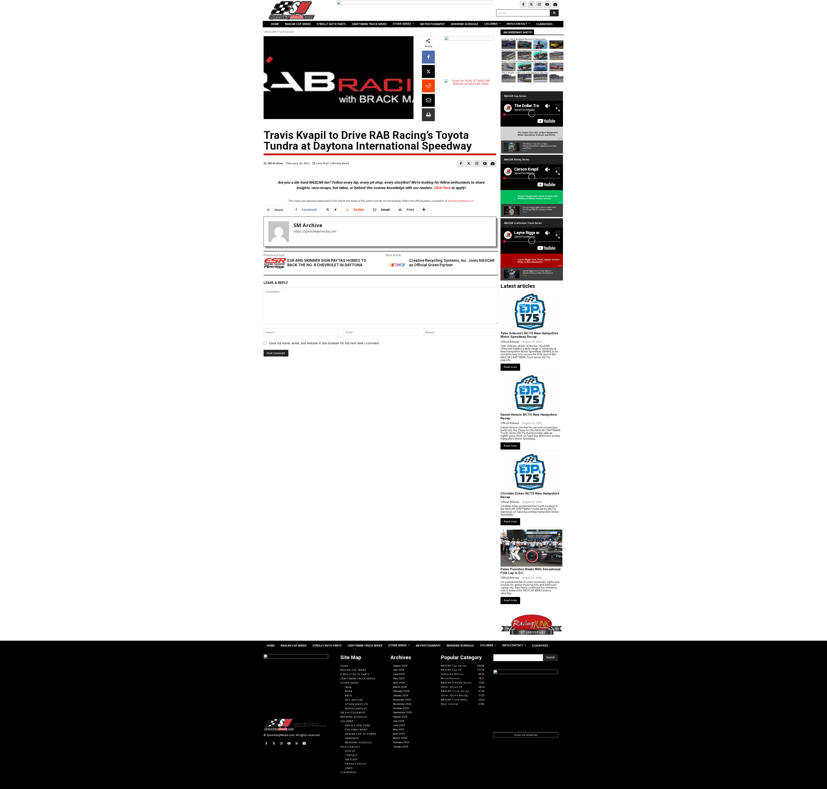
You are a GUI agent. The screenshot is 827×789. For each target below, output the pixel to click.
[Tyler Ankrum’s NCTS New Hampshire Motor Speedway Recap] (531, 311)
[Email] (428, 100)
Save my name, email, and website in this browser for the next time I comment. (324, 343)
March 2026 (400, 686)
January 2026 (400, 695)
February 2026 (401, 691)
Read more (510, 367)
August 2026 (400, 665)
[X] (428, 71)
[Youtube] (547, 4)
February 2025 (401, 742)
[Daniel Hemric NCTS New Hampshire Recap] (531, 393)
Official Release (510, 342)
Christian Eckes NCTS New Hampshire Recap (530, 495)
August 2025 (400, 716)
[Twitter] (531, 4)
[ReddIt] (428, 85)
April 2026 (399, 682)
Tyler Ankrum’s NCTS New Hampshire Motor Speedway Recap (529, 335)
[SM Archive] (278, 231)
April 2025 (399, 733)
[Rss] (296, 743)
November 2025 (402, 703)
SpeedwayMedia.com (461, 200)
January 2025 (400, 746)
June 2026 (399, 674)
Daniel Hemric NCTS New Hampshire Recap (529, 416)
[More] (423, 209)
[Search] (554, 12)
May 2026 (398, 678)
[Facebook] (523, 4)
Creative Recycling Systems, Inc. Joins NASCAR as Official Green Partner (451, 262)
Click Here (442, 188)
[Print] (428, 114)
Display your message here (525, 734)
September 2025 (402, 712)
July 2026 (398, 669)
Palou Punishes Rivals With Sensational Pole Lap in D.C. (530, 571)
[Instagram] (539, 4)
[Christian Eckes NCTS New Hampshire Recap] (531, 472)
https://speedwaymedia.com (315, 231)
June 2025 (399, 725)
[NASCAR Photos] (555, 4)
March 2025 (400, 737)
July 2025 (398, 720)
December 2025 (402, 699)
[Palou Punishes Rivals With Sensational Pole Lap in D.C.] (531, 548)
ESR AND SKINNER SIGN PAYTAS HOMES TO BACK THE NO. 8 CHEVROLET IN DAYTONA (326, 262)
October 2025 (401, 708)
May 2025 (398, 729)
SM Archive (275, 163)
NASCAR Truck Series (279, 32)
